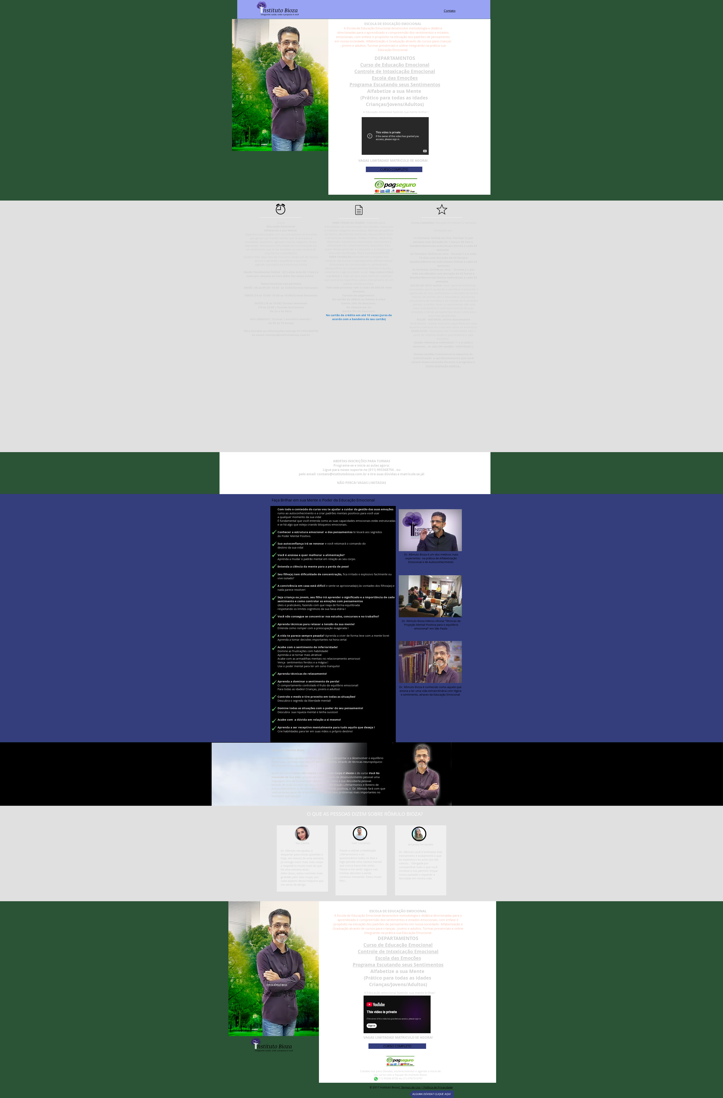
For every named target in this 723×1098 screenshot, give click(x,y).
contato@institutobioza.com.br (288, 335)
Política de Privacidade (438, 1087)
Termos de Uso (410, 1087)
